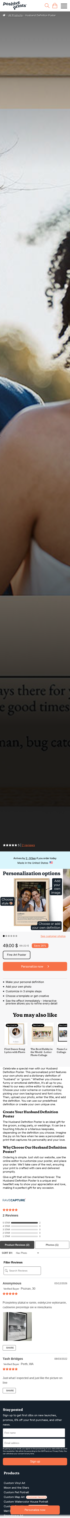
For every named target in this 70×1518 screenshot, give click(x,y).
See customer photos (53, 936)
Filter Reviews (13, 1262)
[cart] (55, 5)
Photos (52, 1244)
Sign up (35, 1461)
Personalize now (35, 1509)
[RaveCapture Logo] (14, 1200)
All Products (15, 15)
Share (10, 1348)
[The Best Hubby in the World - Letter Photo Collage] (42, 1044)
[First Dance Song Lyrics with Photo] (16, 1044)
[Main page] (15, 5)
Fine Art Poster (16, 954)
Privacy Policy (58, 1451)
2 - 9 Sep (31, 858)
